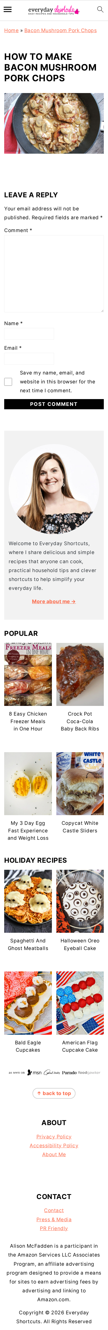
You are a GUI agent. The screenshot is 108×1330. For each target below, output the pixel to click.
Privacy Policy (54, 1137)
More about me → (54, 601)
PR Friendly (54, 1228)
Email (13, 348)
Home (11, 30)
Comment (18, 230)
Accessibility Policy (54, 1146)
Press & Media (54, 1220)
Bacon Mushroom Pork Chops (60, 30)
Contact (54, 1210)
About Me (54, 1154)
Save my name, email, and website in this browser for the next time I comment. (57, 382)
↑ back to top (54, 1093)
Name (13, 323)
